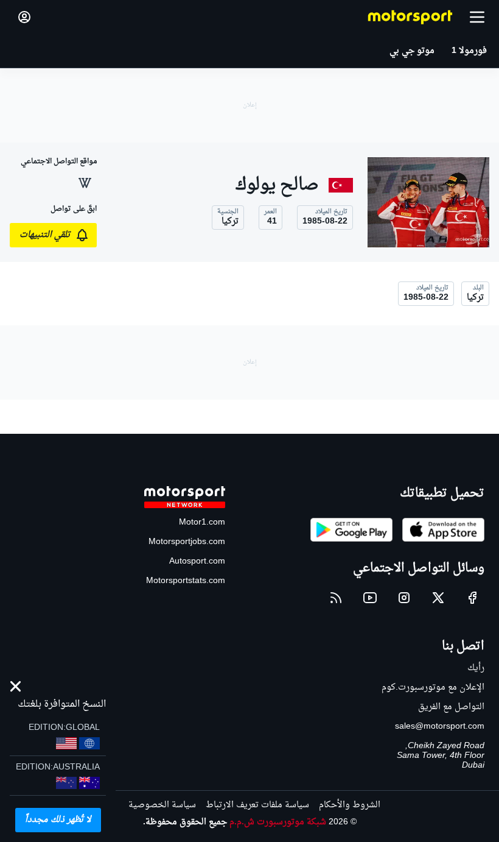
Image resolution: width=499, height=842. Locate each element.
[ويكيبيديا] (84, 183)
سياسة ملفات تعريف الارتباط (257, 805)
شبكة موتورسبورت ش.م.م (277, 822)
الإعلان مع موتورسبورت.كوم (433, 687)
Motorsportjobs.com (186, 542)
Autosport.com (197, 561)
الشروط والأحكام (349, 805)
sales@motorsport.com (439, 726)
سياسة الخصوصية (162, 805)
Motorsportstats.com (185, 581)
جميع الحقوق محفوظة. (185, 822)
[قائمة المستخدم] (24, 17)
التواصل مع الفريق (451, 707)
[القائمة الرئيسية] (477, 17)
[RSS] (336, 598)
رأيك (475, 668)
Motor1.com (202, 522)
